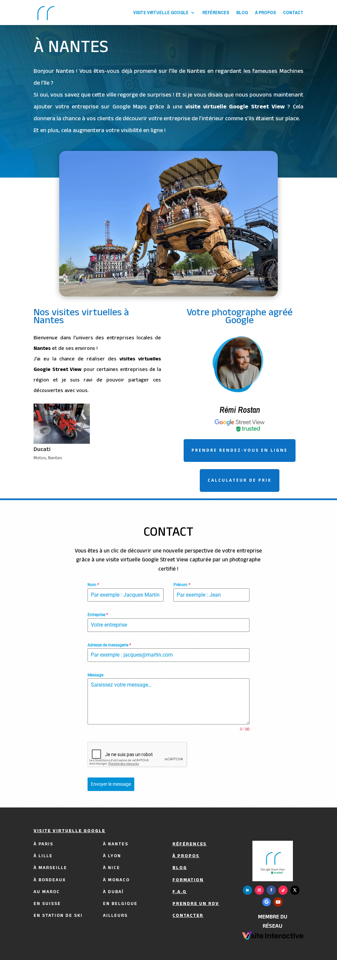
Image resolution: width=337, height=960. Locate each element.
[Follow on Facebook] (271, 890)
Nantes (55, 458)
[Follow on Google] (266, 902)
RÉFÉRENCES (215, 12)
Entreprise (98, 614)
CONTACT (293, 12)
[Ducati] (62, 423)
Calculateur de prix (240, 480)
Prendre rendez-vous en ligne (240, 450)
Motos (40, 458)
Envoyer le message (111, 784)
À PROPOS (265, 12)
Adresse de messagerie (109, 645)
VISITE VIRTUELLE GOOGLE (161, 12)
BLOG (242, 12)
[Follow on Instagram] (259, 890)
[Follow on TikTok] (283, 890)
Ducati (42, 450)
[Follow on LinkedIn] (247, 890)
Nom (93, 584)
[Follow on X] (294, 890)
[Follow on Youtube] (278, 902)
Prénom (181, 584)
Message (95, 675)
